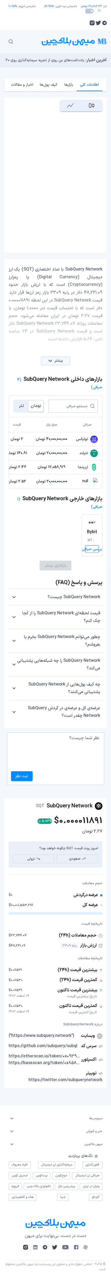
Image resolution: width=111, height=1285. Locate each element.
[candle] (91, 105)
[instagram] (92, 22)
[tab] (89, 84)
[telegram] (104, 22)
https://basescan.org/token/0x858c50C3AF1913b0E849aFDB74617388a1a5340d (44, 1063)
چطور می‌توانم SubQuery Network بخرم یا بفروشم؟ (62, 641)
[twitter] (98, 22)
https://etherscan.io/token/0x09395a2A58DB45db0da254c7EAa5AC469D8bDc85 (44, 1056)
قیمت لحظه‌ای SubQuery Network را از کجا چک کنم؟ (61, 617)
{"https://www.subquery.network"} (41, 1036)
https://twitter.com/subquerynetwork (65, 1080)
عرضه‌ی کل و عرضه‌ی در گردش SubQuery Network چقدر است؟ (64, 712)
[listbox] (55, 1118)
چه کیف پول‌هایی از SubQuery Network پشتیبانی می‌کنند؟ (64, 688)
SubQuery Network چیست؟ (74, 597)
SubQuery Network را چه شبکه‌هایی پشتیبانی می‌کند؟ (58, 664)
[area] (70, 105)
